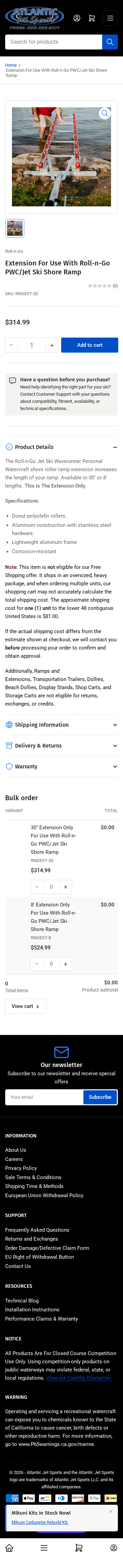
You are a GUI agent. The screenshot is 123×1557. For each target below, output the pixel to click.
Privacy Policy (21, 1168)
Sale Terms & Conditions (33, 1177)
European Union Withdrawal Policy (44, 1195)
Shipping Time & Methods (34, 1186)
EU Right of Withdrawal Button (39, 1257)
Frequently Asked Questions (37, 1230)
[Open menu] (110, 18)
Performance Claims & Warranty (41, 1319)
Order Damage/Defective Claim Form (47, 1248)
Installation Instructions (32, 1310)
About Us (15, 1150)
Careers (14, 1159)
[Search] (110, 42)
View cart (22, 1006)
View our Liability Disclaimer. (79, 1378)
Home (11, 65)
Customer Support (53, 394)
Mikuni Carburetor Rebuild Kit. (40, 1522)
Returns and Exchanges (31, 1239)
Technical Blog (22, 1301)
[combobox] (61, 42)
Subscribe (100, 1097)
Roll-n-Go (14, 251)
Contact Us (18, 1266)
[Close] (111, 1511)
